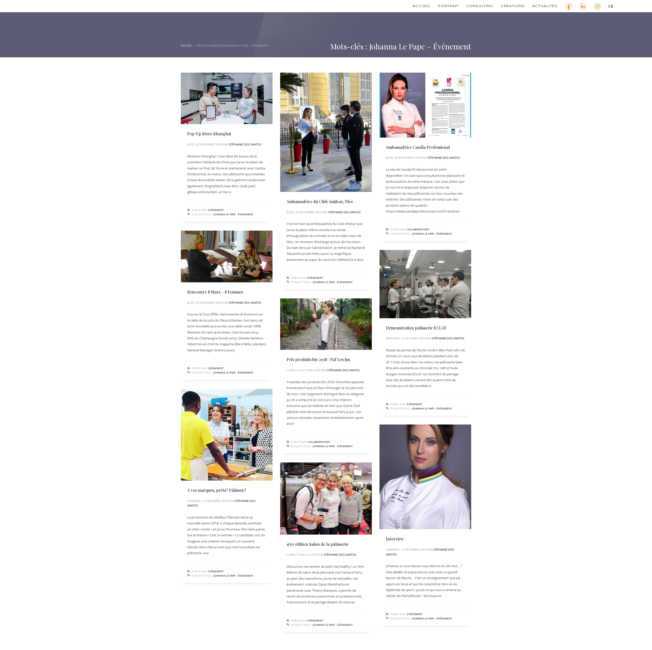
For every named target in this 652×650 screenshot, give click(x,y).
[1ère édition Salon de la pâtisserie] (326, 498)
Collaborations (418, 229)
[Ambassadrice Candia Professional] (425, 105)
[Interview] (425, 477)
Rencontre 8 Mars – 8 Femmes (215, 292)
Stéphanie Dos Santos (245, 144)
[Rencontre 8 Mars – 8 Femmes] (227, 256)
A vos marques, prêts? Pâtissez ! (216, 490)
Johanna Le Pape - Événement (233, 214)
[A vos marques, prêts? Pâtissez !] (227, 435)
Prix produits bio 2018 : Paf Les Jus (318, 359)
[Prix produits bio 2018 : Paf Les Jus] (326, 324)
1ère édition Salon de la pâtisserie (317, 544)
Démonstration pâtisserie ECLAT (416, 327)
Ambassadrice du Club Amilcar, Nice (320, 201)
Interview (395, 538)
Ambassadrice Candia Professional (418, 147)
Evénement (216, 210)
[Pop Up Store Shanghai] (227, 98)
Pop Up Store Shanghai (209, 133)
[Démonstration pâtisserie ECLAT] (425, 284)
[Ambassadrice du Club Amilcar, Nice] (326, 132)
